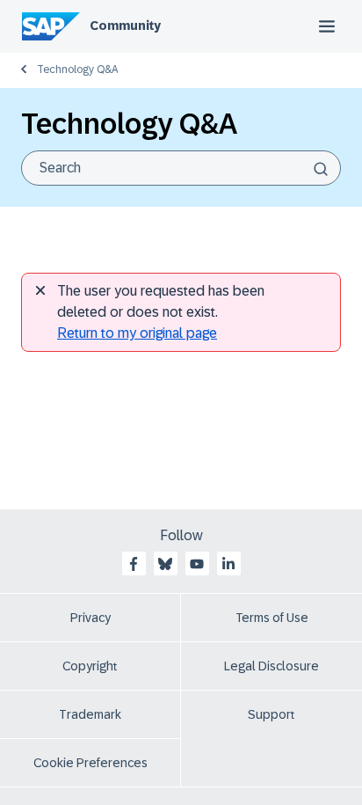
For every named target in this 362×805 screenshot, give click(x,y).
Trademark (90, 714)
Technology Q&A (77, 69)
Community (125, 25)
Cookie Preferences (90, 763)
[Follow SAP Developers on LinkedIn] (228, 564)
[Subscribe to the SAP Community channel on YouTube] (197, 564)
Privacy (90, 618)
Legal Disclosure (271, 666)
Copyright (90, 666)
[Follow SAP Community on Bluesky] (165, 564)
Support (271, 714)
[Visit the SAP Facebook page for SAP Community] (134, 564)
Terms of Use (271, 618)
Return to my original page (137, 333)
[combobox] (181, 168)
